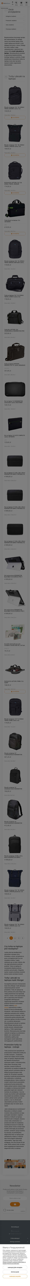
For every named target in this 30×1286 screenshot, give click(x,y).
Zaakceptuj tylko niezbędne (15, 1267)
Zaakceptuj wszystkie (15, 1276)
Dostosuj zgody (15, 1272)
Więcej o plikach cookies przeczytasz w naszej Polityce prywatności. (14, 1262)
